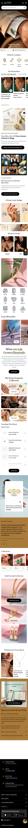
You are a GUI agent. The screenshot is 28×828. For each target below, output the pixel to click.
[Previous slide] (3, 29)
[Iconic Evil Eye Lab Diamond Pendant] (5, 457)
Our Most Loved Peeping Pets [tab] (8, 74)
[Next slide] (25, 29)
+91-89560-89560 (10, 770)
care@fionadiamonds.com (11, 777)
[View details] (25, 433)
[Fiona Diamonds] (10, 212)
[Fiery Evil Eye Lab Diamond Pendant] (5, 465)
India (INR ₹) (6, 820)
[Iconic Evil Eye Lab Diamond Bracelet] (5, 433)
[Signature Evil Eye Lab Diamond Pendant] (5, 449)
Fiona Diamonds (9, 825)
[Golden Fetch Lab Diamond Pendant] (7, 85)
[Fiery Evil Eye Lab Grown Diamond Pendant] (5, 441)
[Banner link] (14, 227)
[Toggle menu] (2, 3)
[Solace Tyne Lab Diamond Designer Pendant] (19, 661)
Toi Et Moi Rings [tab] (22, 74)
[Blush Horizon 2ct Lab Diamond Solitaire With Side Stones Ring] (14, 493)
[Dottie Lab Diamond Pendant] (19, 84)
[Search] (25, 7)
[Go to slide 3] (14, 46)
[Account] (23, 3)
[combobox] (14, 7)
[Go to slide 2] (13, 46)
